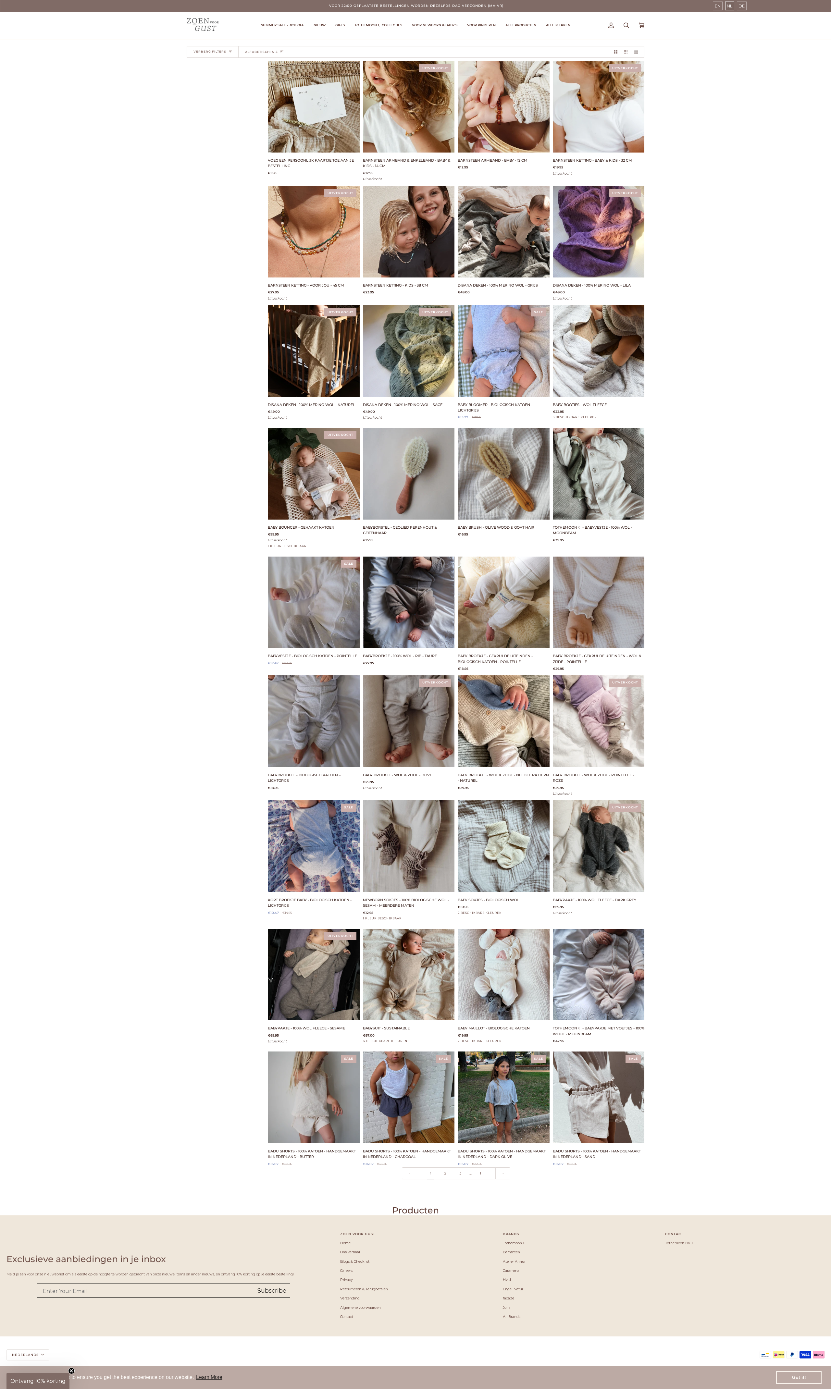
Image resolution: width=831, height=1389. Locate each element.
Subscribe (271, 1290)
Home (345, 1243)
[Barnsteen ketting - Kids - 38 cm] (409, 232)
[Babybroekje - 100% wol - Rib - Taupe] (409, 602)
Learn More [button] (209, 1377)
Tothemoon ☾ (514, 1243)
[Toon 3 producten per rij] (626, 51)
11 (481, 1173)
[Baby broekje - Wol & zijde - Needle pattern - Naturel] (504, 721)
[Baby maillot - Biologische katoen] (504, 975)
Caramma (511, 1270)
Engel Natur (513, 1289)
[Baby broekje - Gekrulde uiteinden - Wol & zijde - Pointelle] (599, 602)
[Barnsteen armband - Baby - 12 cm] (504, 107)
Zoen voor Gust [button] (357, 1234)
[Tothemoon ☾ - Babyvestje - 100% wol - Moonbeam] (599, 474)
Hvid (507, 1279)
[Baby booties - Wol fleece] (599, 351)
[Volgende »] (503, 1173)
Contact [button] (674, 1234)
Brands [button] (511, 1234)
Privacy (346, 1279)
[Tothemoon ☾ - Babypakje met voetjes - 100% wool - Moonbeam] (599, 975)
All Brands (511, 1316)
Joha (507, 1307)
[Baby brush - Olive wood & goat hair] (504, 474)
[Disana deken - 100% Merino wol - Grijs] (504, 232)
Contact (346, 1316)
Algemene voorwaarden (360, 1307)
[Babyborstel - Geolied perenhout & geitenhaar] (409, 474)
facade (508, 1298)
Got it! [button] (799, 1377)
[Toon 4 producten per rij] (637, 51)
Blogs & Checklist (354, 1261)
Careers (346, 1270)
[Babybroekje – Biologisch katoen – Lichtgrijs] (314, 721)
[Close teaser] (71, 1371)
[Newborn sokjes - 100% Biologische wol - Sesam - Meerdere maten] (409, 846)
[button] (378, 25)
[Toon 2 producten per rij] (616, 51)
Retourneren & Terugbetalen (364, 1289)
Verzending (350, 1298)
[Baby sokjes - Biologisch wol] (504, 846)
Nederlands (26, 1355)
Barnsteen (511, 1252)
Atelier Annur (514, 1261)
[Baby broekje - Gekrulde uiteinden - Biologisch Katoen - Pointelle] (504, 602)
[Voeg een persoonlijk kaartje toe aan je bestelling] (314, 107)
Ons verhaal (350, 1252)
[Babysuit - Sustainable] (409, 975)
